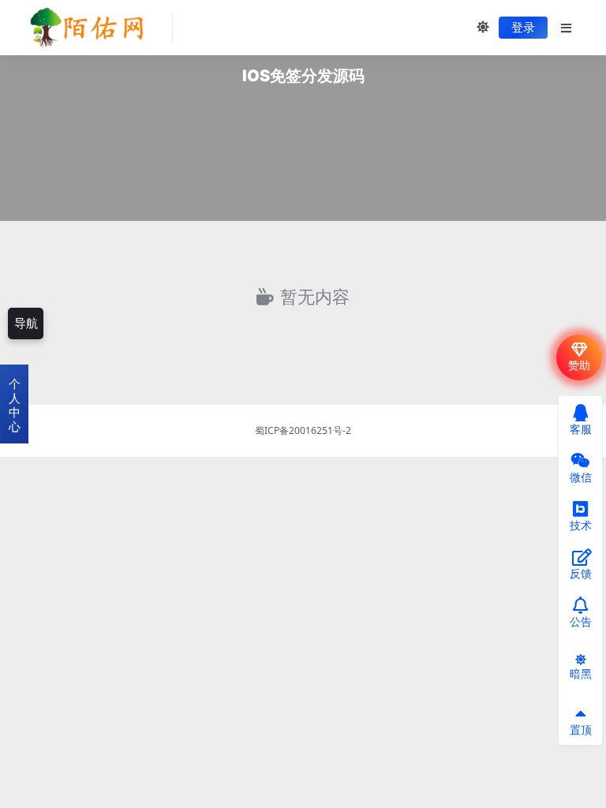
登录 (523, 27)
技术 (581, 525)
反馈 (581, 573)
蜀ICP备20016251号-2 (303, 430)
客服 (581, 428)
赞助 (579, 364)
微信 (581, 476)
